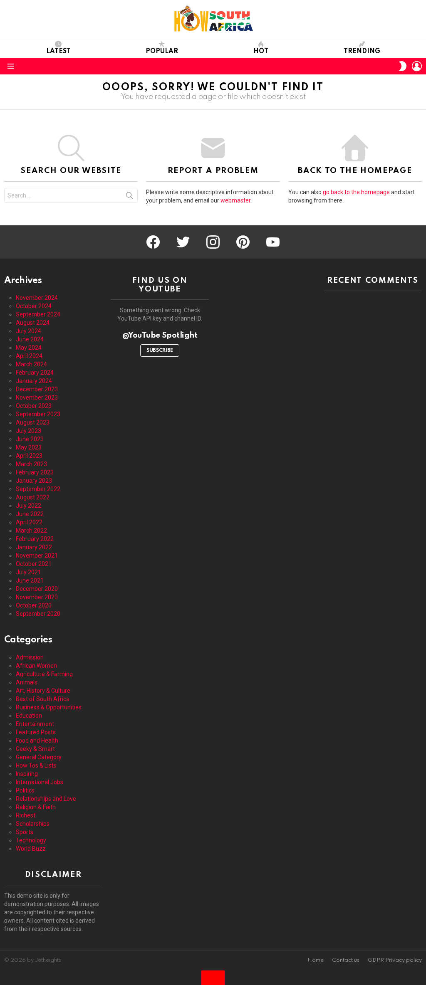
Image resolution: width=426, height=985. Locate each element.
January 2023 (34, 480)
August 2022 (33, 497)
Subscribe (159, 350)
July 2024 (28, 331)
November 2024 (37, 297)
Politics (25, 790)
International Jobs (39, 782)
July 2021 (28, 572)
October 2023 (34, 405)
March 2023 (31, 464)
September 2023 (38, 414)
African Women (36, 665)
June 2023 (30, 439)
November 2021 (37, 555)
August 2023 (33, 422)
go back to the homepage (356, 192)
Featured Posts (36, 732)
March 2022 (31, 530)
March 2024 (31, 364)
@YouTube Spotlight (160, 335)
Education (29, 715)
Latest (58, 51)
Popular (162, 51)
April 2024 (29, 356)
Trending (362, 51)
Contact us (345, 960)
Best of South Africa (42, 699)
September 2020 (38, 613)
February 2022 (35, 539)
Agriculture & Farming (44, 674)
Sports (24, 832)
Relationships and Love (46, 798)
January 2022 (34, 547)
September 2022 (38, 489)
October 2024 (34, 306)
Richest (25, 815)
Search (129, 197)
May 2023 (29, 447)
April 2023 (29, 455)
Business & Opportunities (49, 707)
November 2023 (37, 397)
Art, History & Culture (43, 690)
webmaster (235, 200)
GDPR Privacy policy (395, 960)
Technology (31, 840)
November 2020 (37, 597)
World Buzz (31, 848)
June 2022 (30, 514)
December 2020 (37, 588)
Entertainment (35, 724)
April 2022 (29, 522)
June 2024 (30, 339)
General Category (39, 757)
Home (315, 960)
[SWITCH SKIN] (403, 66)
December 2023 (37, 389)
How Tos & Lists (36, 765)
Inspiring (27, 773)
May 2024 (29, 347)
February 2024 (35, 372)
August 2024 (33, 322)
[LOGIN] (417, 66)
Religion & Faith (36, 807)
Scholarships (33, 823)
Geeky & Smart (35, 749)
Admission (30, 657)
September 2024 (38, 314)
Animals (26, 682)
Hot (260, 51)
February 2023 (35, 472)
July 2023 (28, 430)
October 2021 (34, 563)
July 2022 (28, 505)
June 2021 (30, 580)
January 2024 (34, 381)
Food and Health (37, 740)
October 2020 (34, 605)
